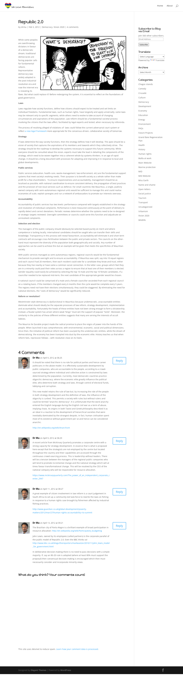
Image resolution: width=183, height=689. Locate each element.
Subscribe (144, 44)
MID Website (144, 176)
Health (141, 145)
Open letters (144, 189)
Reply (119, 361)
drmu (23, 27)
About (170, 6)
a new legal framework (36, 131)
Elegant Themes (38, 670)
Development (144, 106)
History (141, 149)
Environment (144, 124)
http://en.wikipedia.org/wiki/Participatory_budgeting (77, 530)
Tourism (142, 198)
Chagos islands (145, 84)
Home (160, 6)
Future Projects (145, 132)
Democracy (47, 27)
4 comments (72, 27)
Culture (142, 97)
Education (143, 115)
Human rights (145, 153)
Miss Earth (143, 180)
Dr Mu (36, 357)
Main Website (145, 162)
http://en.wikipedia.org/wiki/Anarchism (51, 427)
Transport (143, 202)
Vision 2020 (59, 27)
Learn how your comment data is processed (77, 649)
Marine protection (147, 167)
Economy (142, 110)
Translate (159, 60)
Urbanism (143, 211)
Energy (141, 119)
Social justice (144, 193)
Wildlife (142, 220)
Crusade (142, 93)
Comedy (142, 88)
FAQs (140, 128)
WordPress (65, 670)
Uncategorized (145, 206)
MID (140, 171)
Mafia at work (144, 158)
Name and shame (146, 184)
